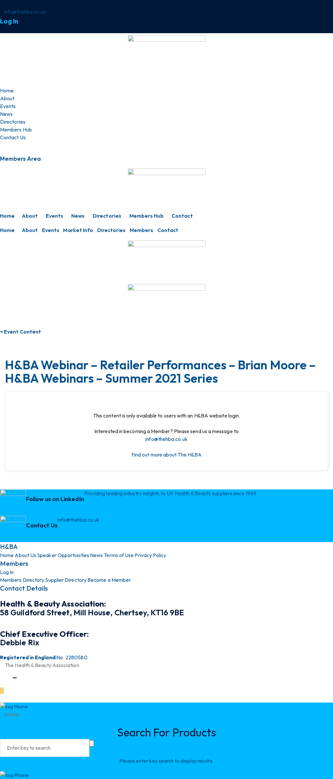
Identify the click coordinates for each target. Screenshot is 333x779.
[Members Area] (2, 145)
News (78, 215)
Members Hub (146, 215)
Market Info (78, 230)
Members (141, 230)
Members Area (20, 158)
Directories (107, 215)
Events (54, 215)
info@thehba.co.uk (166, 439)
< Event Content (20, 331)
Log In (9, 21)
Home (7, 215)
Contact (182, 215)
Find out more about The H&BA (166, 454)
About (30, 215)
